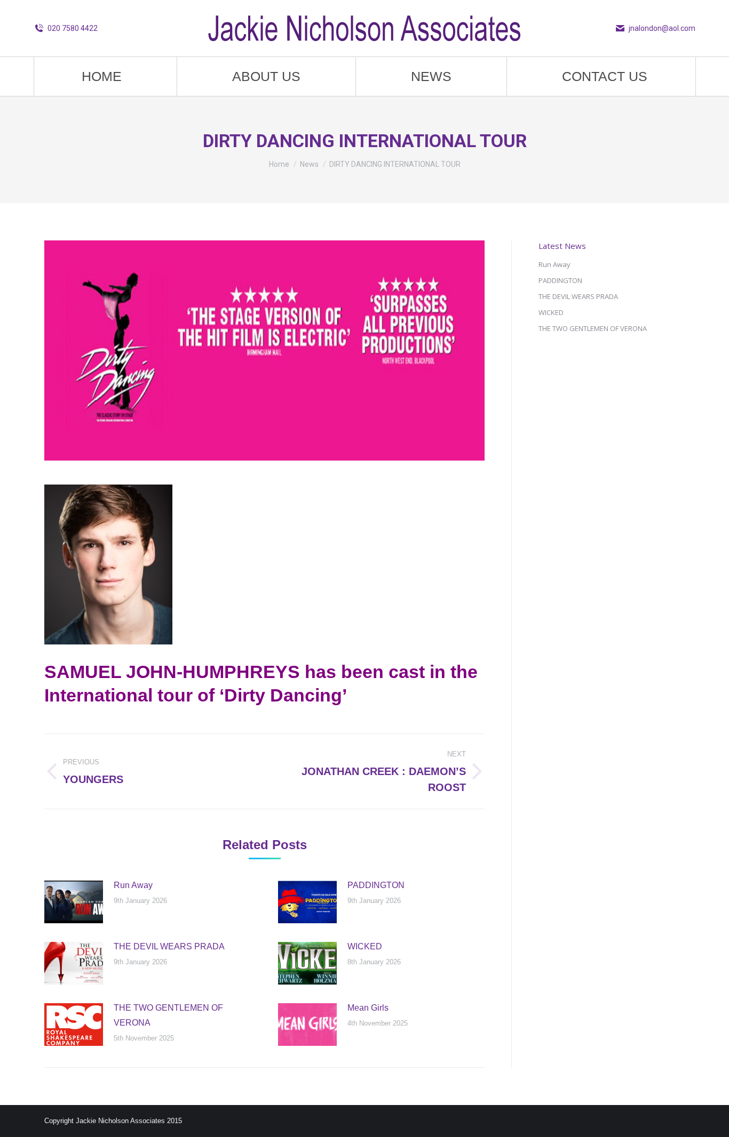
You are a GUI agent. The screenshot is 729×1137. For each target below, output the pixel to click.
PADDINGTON (376, 885)
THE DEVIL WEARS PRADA (169, 946)
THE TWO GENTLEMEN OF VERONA (168, 1015)
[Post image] (73, 902)
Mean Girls (368, 1007)
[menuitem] (101, 76)
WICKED (364, 946)
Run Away (133, 885)
